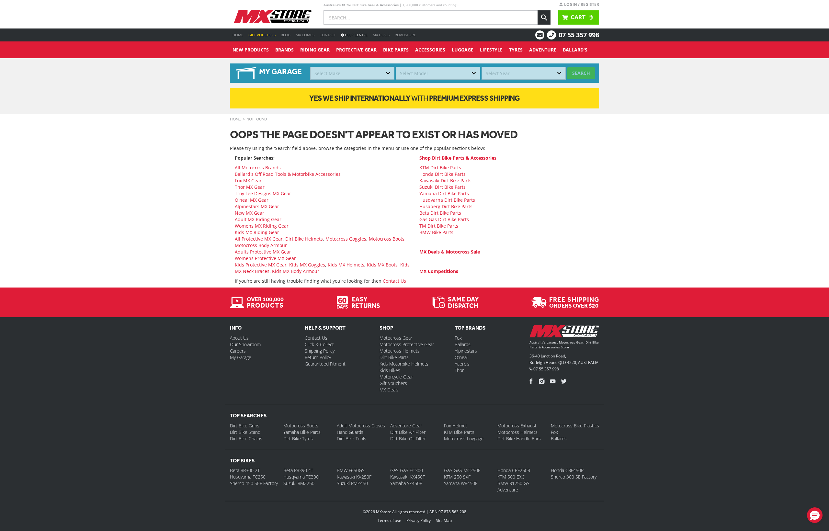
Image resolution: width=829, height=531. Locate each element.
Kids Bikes (390, 370)
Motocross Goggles (345, 239)
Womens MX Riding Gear (262, 226)
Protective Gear (356, 50)
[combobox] (352, 73)
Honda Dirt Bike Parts (442, 174)
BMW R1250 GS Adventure (513, 486)
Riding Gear (315, 50)
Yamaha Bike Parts (302, 432)
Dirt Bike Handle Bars (519, 438)
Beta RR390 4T (298, 470)
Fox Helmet (455, 426)
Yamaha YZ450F (406, 483)
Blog (285, 34)
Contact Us (394, 281)
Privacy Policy (418, 520)
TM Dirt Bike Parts (438, 226)
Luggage (462, 50)
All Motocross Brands (258, 167)
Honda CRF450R (567, 470)
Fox (458, 338)
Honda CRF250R (513, 470)
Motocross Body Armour (261, 245)
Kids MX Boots (382, 265)
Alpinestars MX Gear (257, 206)
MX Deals (381, 34)
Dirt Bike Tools (351, 438)
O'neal (461, 357)
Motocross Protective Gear (407, 344)
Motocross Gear (396, 338)
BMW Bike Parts (436, 232)
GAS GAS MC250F (462, 470)
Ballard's (575, 50)
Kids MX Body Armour (295, 271)
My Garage (240, 357)
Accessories (430, 50)
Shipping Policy (320, 351)
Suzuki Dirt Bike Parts (442, 187)
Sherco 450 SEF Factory (254, 483)
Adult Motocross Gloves (361, 426)
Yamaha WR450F (460, 483)
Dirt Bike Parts (394, 357)
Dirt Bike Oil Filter (408, 438)
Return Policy (318, 357)
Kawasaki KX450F (407, 477)
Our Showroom (245, 344)
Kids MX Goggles (307, 265)
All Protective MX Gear (259, 239)
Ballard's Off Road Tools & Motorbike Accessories (288, 174)
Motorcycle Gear (396, 377)
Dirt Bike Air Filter (408, 432)
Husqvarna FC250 (248, 477)
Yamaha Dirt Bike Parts (444, 193)
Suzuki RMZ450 (352, 483)
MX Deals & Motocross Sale (449, 252)
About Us (239, 338)
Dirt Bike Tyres (298, 438)
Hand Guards (350, 432)
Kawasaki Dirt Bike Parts (445, 180)
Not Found (256, 119)
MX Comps (305, 34)
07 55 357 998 (579, 34)
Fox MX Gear (248, 180)
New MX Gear (249, 213)
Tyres (516, 50)
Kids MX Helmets (346, 265)
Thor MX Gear (250, 187)
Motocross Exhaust (517, 426)
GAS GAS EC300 (406, 470)
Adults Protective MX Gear (263, 252)
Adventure (542, 50)
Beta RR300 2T (245, 470)
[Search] (544, 17)
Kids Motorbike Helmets (404, 364)
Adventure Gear (406, 426)
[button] (815, 515)
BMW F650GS (351, 470)
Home (238, 34)
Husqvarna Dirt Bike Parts (447, 200)
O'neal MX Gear (251, 200)
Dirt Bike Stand (245, 432)
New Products (251, 50)
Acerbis (462, 364)
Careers (238, 351)
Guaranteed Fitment (325, 364)
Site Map (444, 520)
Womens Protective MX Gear (265, 258)
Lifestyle (491, 50)
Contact (328, 34)
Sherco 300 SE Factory (573, 477)
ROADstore (405, 34)
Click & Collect (319, 344)
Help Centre (356, 34)
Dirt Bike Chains (246, 438)
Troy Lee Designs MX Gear (263, 193)
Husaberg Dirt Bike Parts (445, 206)
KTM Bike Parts (459, 432)
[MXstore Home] (564, 332)
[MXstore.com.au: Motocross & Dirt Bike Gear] (273, 16)
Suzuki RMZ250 (298, 483)
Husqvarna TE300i (301, 477)
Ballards (463, 344)
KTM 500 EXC (511, 477)
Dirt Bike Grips (244, 426)
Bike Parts (396, 50)
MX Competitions (438, 271)
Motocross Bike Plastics (575, 426)
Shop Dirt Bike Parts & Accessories (457, 158)
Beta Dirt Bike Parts (440, 213)
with (414, 98)
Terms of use (389, 520)
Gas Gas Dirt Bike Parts (444, 219)
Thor (459, 370)
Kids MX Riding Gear (257, 232)
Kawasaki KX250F (354, 477)
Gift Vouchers (262, 34)
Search (581, 73)
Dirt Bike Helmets (304, 239)
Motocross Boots (386, 239)
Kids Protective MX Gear (261, 265)
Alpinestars (466, 351)
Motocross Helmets (400, 351)
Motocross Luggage (463, 438)
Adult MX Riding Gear (258, 219)
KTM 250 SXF (457, 477)
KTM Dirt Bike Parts (440, 167)
